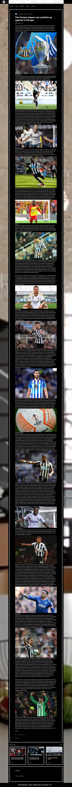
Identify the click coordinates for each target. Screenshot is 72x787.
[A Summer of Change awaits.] (54, 751)
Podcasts (22, 6)
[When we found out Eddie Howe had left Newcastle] (18, 751)
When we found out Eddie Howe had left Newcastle (17, 758)
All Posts (11, 6)
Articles (27, 6)
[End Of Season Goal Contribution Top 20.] (36, 751)
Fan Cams (33, 6)
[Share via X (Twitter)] (18, 734)
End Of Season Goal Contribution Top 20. (34, 758)
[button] (60, 6)
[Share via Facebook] (15, 734)
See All (61, 744)
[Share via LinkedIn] (21, 734)
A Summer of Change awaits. (53, 758)
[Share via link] (23, 734)
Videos (16, 6)
